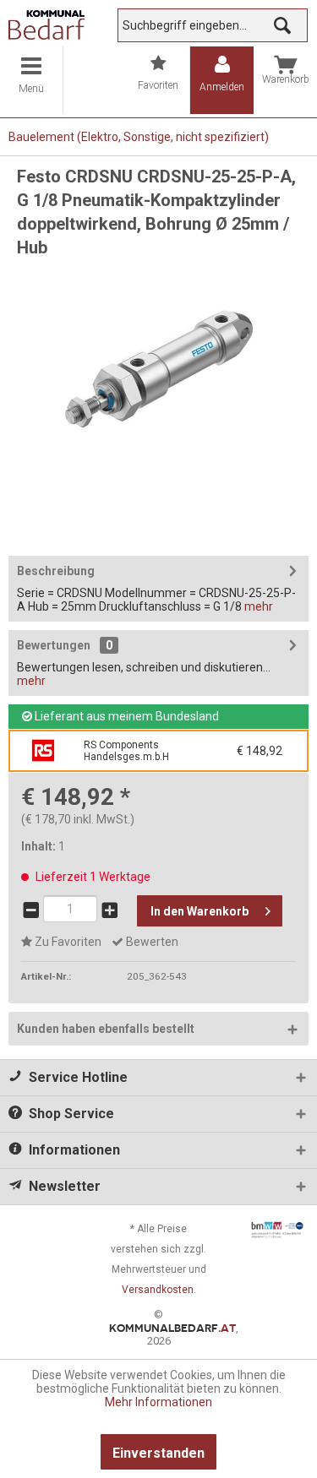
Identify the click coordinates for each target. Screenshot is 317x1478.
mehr (257, 606)
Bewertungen (53, 645)
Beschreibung (56, 571)
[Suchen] (282, 25)
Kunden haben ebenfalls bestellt (105, 1028)
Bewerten (150, 941)
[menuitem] (31, 80)
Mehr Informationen (158, 1402)
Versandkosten (158, 1290)
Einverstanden (158, 1453)
